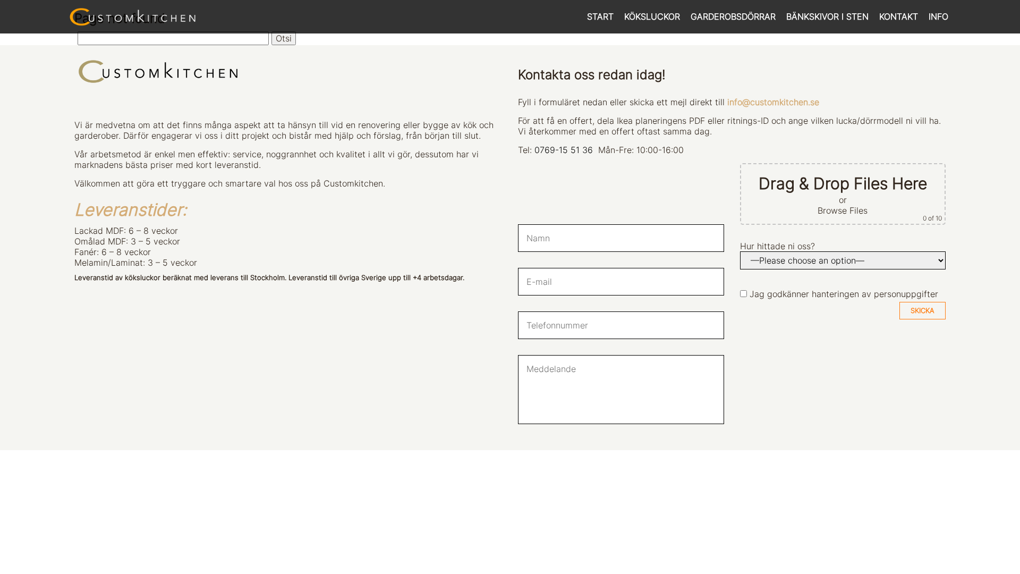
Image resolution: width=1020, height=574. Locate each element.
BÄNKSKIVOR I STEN (827, 16)
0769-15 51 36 (563, 150)
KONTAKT (898, 16)
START (600, 16)
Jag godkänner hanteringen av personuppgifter (844, 294)
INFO (938, 16)
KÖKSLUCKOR (652, 16)
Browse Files (843, 210)
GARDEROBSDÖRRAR (733, 16)
